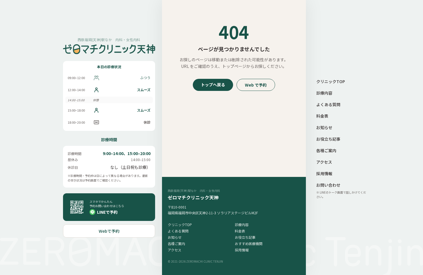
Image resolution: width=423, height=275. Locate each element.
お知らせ (175, 237)
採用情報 (242, 249)
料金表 (240, 230)
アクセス (174, 249)
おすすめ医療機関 (248, 243)
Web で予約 (256, 85)
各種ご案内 (176, 243)
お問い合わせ (328, 185)
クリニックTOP (180, 224)
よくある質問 (178, 230)
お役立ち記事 (245, 237)
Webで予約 (109, 231)
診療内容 (242, 224)
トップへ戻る (213, 84)
